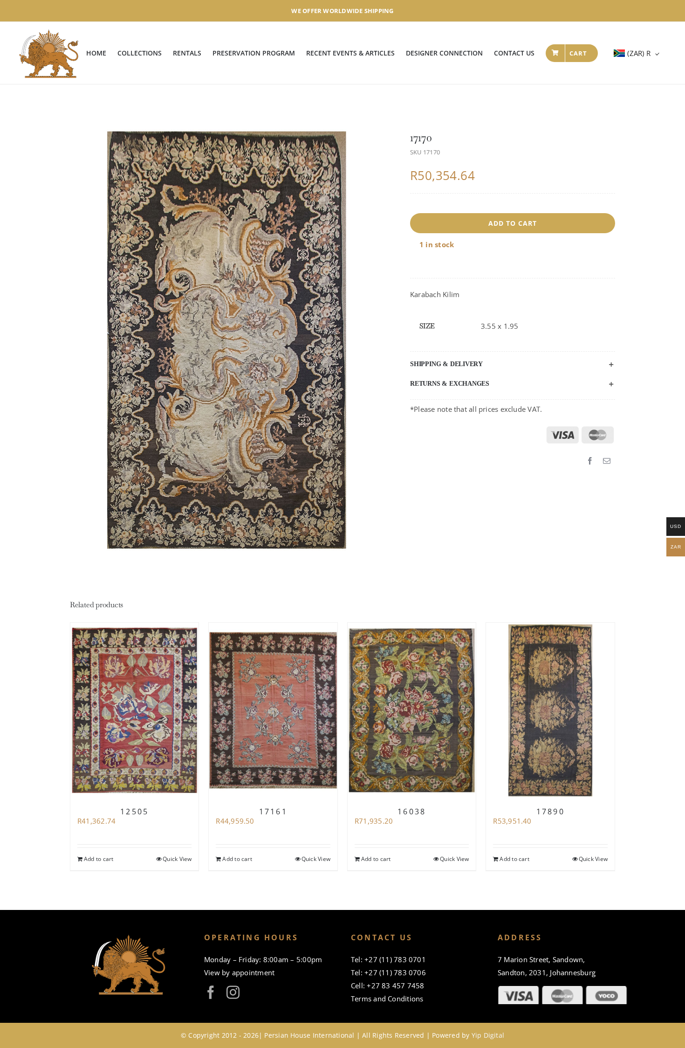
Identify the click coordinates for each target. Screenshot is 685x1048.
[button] (512, 364)
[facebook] (210, 992)
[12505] (134, 710)
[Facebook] (590, 461)
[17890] (550, 710)
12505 (134, 811)
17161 (273, 811)
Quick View (177, 859)
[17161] (273, 710)
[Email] (606, 461)
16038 (411, 811)
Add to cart (512, 223)
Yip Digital (488, 1035)
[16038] (412, 710)
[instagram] (233, 992)
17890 (550, 811)
